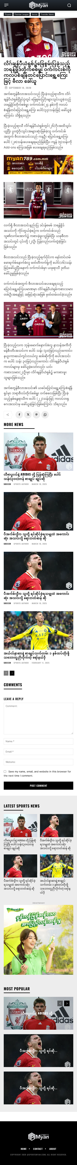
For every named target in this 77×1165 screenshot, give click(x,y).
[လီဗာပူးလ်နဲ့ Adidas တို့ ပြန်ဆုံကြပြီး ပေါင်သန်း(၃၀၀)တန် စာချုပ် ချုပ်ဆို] (38, 452)
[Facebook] (19, 414)
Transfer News (47, 14)
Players (8, 14)
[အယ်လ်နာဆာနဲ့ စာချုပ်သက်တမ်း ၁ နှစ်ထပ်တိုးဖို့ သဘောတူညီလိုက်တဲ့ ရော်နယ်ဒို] (38, 630)
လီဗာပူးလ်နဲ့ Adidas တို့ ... (38, 1013)
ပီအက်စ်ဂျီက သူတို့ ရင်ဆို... (38, 1050)
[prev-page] (6, 673)
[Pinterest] (36, 414)
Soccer (35, 14)
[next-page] (12, 673)
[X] (28, 414)
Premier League (22, 14)
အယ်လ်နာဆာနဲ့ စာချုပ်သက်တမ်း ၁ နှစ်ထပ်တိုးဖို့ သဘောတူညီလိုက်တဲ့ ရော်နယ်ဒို (37, 655)
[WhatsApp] (45, 414)
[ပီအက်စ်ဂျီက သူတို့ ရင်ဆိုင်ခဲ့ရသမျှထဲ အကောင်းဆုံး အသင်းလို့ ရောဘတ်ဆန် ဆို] (38, 511)
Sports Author (21, 484)
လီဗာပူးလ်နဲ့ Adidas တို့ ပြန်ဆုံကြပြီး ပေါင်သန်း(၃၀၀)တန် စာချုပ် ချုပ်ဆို (32, 476)
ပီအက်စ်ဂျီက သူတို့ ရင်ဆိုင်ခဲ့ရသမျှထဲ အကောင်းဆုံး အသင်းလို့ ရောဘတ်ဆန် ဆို (36, 536)
